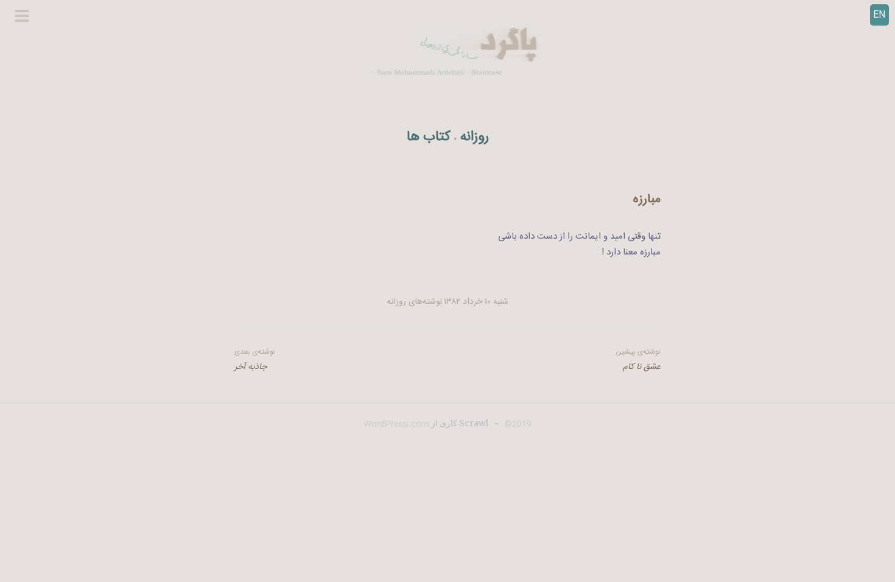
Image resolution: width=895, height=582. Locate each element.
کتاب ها (429, 137)
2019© (517, 424)
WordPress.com (396, 424)
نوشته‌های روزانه (414, 302)
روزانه (474, 137)
